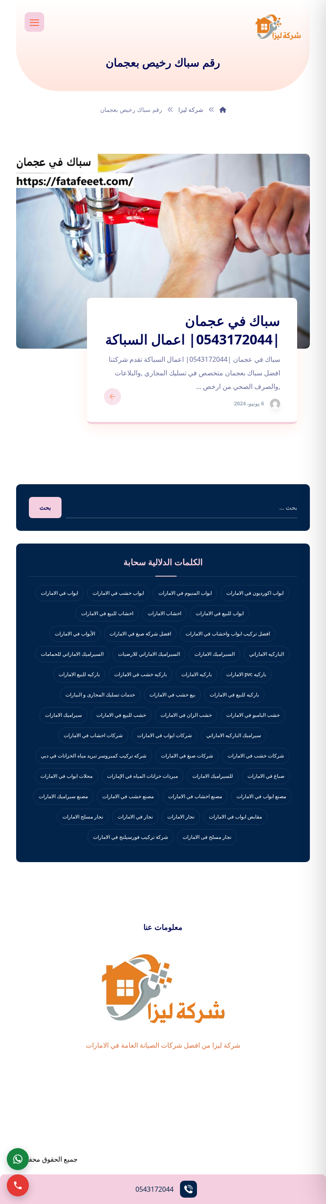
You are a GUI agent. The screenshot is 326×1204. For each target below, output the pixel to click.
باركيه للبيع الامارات (79, 674)
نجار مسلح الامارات (82, 816)
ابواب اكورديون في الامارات (255, 592)
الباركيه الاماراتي (266, 653)
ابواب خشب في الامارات (118, 592)
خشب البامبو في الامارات (253, 715)
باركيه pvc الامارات (246, 674)
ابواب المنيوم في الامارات (185, 592)
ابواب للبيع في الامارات (220, 613)
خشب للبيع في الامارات (121, 715)
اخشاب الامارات (164, 613)
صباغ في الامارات (265, 776)
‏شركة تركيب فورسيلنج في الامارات (130, 837)
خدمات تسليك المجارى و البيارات (100, 694)
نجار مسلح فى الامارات (207, 837)
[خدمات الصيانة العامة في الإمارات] (278, 27)
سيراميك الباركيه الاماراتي (233, 735)
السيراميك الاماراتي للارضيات (149, 653)
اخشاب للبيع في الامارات (107, 613)
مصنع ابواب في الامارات (261, 796)
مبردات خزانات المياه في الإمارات (142, 776)
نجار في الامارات (135, 816)
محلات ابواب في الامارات (66, 776)
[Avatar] (275, 404)
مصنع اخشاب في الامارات (195, 796)
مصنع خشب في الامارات (128, 796)
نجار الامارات (180, 816)
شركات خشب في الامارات (256, 755)
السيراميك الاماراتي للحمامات (72, 653)
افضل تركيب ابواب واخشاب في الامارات (227, 633)
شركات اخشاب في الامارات (93, 735)
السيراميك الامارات (214, 653)
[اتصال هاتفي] (18, 1185)
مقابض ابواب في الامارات (235, 816)
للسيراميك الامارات (212, 776)
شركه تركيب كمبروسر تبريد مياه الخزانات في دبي (93, 755)
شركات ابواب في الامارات (164, 735)
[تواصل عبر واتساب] (18, 1159)
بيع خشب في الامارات (172, 694)
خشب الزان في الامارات (186, 715)
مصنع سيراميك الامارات (63, 796)
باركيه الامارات (196, 674)
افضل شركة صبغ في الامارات (140, 633)
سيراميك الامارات (63, 715)
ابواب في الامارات (59, 592)
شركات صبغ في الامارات (187, 755)
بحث (45, 507)
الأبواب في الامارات (75, 633)
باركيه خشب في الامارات (140, 674)
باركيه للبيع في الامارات (234, 694)
